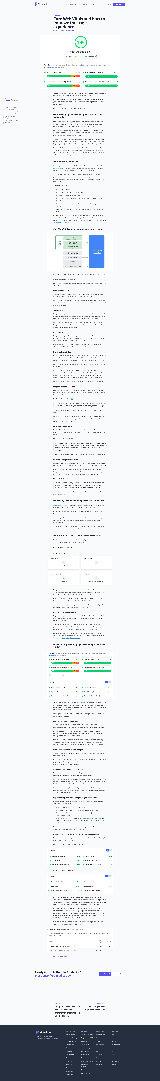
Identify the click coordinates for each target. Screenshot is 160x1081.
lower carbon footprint (61, 222)
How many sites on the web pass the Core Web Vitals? (10, 112)
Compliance (115, 1061)
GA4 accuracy (85, 1048)
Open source (70, 1045)
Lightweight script (72, 1038)
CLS (72, 478)
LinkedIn (99, 1065)
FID (72, 438)
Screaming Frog (58, 505)
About (113, 1035)
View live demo (119, 974)
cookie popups (79, 364)
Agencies (69, 1065)
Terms (114, 1051)
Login (109, 4)
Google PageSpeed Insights (71, 638)
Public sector (70, 1068)
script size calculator (72, 820)
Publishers (69, 1061)
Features (69, 1051)
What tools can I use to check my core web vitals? (10, 117)
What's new (100, 1045)
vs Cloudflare (85, 1045)
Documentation (101, 1035)
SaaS (67, 1058)
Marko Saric (70, 30)
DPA (113, 1055)
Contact (114, 1041)
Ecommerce (70, 1055)
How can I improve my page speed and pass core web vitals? (10, 122)
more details (71, 381)
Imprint (114, 1065)
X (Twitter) (99, 1055)
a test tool (80, 303)
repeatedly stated (58, 168)
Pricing (92, 4)
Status (98, 1048)
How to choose (86, 1058)
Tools (98, 1041)
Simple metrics (71, 1035)
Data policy (115, 1048)
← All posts (57, 15)
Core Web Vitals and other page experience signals (10, 108)
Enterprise (69, 1075)
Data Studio (85, 1070)
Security (114, 1058)
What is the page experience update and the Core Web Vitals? (10, 100)
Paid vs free (85, 1051)
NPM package (85, 1073)
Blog (97, 1038)
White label (69, 1071)
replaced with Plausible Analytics (92, 818)
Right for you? (85, 1055)
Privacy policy (116, 1045)
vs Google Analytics (87, 1035)
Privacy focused (71, 1041)
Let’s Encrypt (79, 344)
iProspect (68, 511)
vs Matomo (84, 1041)
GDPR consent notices (94, 364)
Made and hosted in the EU (45, 1037)
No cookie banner (72, 1048)
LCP (72, 399)
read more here (81, 325)
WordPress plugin (87, 1061)
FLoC (90, 130)
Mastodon (99, 1061)
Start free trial (119, 4)
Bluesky (98, 1058)
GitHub (98, 1051)
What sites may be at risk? (10, 105)
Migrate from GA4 (87, 1038)
